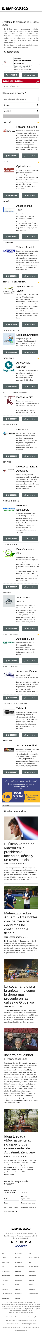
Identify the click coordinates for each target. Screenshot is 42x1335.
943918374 (12, 661)
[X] (17, 1242)
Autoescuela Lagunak (23, 364)
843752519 (12, 276)
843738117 (12, 587)
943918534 (12, 628)
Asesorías (6, 201)
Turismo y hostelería (11, 1211)
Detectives (7, 462)
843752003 (12, 386)
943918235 (12, 352)
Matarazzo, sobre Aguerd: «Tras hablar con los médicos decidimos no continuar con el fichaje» (20, 923)
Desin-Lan (22, 429)
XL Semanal (18, 1280)
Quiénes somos (20, 1317)
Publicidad (6, 1327)
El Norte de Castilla (34, 1257)
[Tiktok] (30, 1242)
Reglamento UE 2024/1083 (27, 1320)
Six (3, 1284)
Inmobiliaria (7, 741)
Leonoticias (32, 1271)
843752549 (13, 75)
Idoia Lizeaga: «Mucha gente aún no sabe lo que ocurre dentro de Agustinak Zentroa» (19, 1144)
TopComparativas (7, 1293)
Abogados (7, 593)
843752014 (12, 456)
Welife (17, 1284)
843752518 (12, 324)
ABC (3, 1253)
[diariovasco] (15, 8)
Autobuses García (26, 671)
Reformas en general (11, 501)
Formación (24, 1192)
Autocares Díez (25, 638)
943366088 (12, 735)
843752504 (12, 538)
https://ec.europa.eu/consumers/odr (21, 1313)
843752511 (12, 236)
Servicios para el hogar (11, 1207)
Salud (6, 1203)
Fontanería (7, 122)
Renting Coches (33, 1293)
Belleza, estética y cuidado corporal (10, 1191)
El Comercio (18, 1262)
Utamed (17, 1298)
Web (31, 156)
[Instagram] (21, 1242)
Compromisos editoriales (30, 1327)
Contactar (9, 1317)
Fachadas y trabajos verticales (15, 392)
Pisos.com (32, 1289)
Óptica (5, 162)
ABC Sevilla (18, 1253)
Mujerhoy (31, 1280)
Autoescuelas (8, 358)
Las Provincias (19, 1266)
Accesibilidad (10, 1320)
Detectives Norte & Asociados (27, 468)
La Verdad (18, 1271)
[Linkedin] (26, 1242)
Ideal (30, 1262)
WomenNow (18, 1293)
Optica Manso (24, 166)
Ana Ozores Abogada (23, 599)
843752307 (12, 698)
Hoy (30, 1253)
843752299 (12, 419)
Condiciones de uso (12, 1324)
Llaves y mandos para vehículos (15, 704)
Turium (31, 1284)
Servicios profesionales (28, 1207)
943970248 (12, 195)
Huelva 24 (5, 1280)
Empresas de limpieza (11, 330)
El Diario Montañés (34, 1266)
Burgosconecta (6, 1275)
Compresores (8, 242)
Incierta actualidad (18, 1055)
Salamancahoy (19, 1275)
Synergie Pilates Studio (25, 288)
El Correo (4, 1257)
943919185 (12, 156)
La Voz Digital (5, 1271)
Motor (6, 1199)
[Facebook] (12, 1242)
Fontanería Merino (26, 126)
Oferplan (17, 1289)
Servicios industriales (28, 1203)
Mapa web (16, 1327)
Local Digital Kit (6, 1298)
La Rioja (17, 1257)
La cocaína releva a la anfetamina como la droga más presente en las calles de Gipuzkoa (19, 994)
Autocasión (5, 1289)
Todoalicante (32, 1275)
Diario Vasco (5, 1262)
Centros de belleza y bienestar (14, 282)
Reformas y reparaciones (25, 1198)
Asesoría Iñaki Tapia (24, 207)
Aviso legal (32, 1317)
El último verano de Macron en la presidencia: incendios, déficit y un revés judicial (19, 852)
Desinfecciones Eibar (25, 551)
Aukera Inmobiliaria (27, 745)
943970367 (12, 772)
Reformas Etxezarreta (22, 507)
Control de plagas (10, 425)
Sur (3, 1266)
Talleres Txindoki (25, 247)
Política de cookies (21, 1331)
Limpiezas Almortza (27, 334)
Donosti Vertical (25, 397)
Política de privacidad (29, 1324)
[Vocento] (21, 1246)
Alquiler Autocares (10, 634)
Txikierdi (21, 708)
